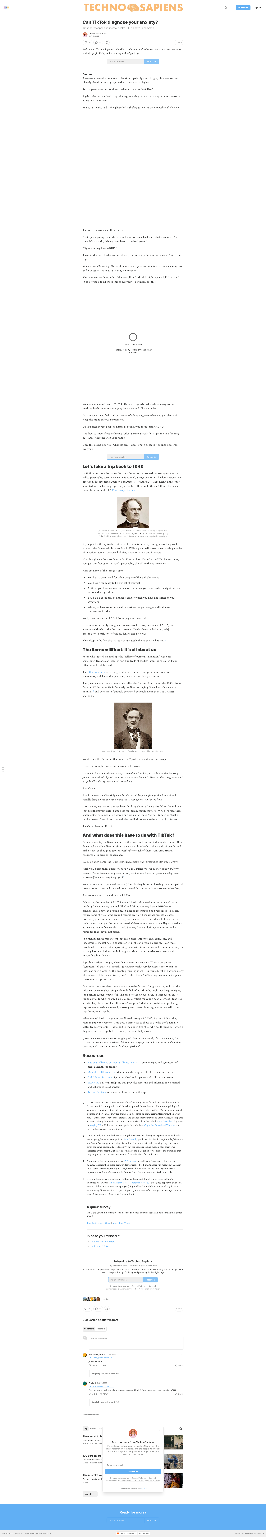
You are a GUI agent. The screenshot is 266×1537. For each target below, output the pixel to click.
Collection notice (44, 1533)
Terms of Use (146, 1478)
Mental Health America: (102, 1072)
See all (88, 1494)
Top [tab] (85, 1428)
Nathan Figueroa (97, 1354)
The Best (91, 1223)
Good (108, 1223)
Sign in (257, 7)
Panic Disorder (164, 1121)
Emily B (92, 1383)
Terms (34, 1533)
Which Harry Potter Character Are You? (129, 1183)
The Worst (124, 1223)
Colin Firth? (104, 536)
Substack (237, 1533)
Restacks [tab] (101, 1329)
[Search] (226, 7)
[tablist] (95, 1329)
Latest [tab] (93, 1428)
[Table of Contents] (3, 768)
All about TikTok (101, 1246)
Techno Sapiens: (97, 1092)
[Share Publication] (232, 7)
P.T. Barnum (130, 1161)
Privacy (28, 1533)
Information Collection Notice (132, 1480)
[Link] (78, 466)
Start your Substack (128, 1533)
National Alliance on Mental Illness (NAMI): (113, 1063)
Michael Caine (126, 533)
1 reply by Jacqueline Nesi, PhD (105, 1373)
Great (100, 1223)
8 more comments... (92, 1414)
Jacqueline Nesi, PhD (98, 33)
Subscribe (243, 7)
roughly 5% (95, 1125)
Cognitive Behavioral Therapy (159, 1125)
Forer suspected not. (124, 490)
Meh (114, 1223)
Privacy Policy (153, 1480)
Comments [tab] (89, 1329)
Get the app (144, 1533)
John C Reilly (138, 533)
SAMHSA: (93, 1083)
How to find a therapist (104, 1241)
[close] (159, 1430)
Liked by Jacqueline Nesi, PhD (102, 1358)
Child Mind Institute (100, 1077)
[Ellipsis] (182, 1354)
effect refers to (96, 672)
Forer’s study (130, 1139)
